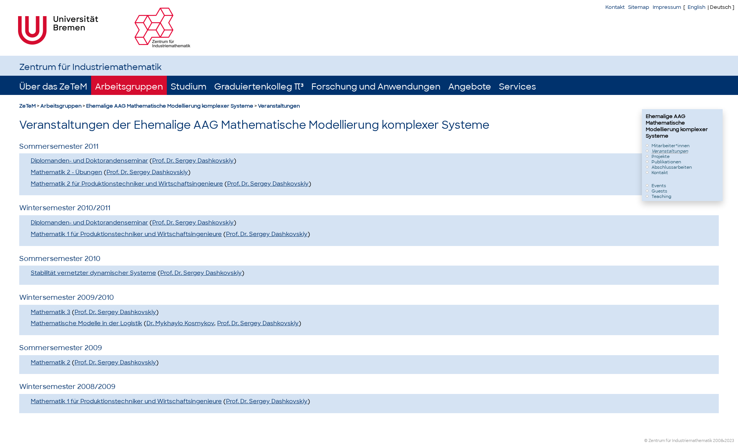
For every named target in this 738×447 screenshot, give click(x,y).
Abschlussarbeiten (672, 167)
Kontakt (615, 7)
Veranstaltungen (279, 106)
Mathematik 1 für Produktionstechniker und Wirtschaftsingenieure (126, 234)
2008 (718, 440)
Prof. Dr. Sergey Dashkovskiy (193, 161)
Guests (659, 191)
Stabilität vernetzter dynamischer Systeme (93, 273)
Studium (188, 86)
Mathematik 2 (50, 362)
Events (659, 185)
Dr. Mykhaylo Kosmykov (180, 323)
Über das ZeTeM (53, 86)
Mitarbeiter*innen (671, 145)
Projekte (661, 156)
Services (517, 86)
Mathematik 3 (50, 312)
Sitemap (638, 7)
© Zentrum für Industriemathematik (678, 440)
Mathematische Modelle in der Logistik (86, 323)
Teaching (662, 196)
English (696, 7)
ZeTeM (27, 106)
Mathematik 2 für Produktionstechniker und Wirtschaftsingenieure (127, 184)
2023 (729, 440)
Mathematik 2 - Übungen (66, 172)
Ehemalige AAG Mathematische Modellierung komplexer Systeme (169, 106)
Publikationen (666, 162)
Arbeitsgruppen (129, 86)
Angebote (469, 86)
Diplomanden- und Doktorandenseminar (89, 161)
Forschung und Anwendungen (375, 86)
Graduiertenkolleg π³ (259, 86)
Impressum (667, 7)
